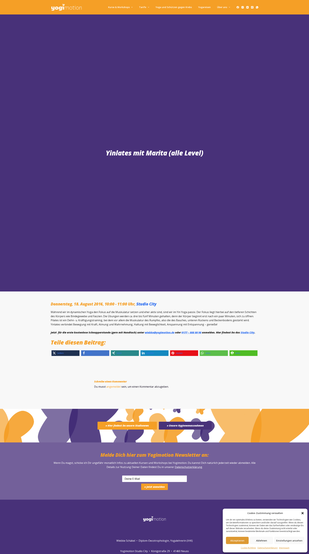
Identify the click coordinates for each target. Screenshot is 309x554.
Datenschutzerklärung (188, 467)
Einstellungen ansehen (289, 540)
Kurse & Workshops (119, 7)
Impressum (284, 547)
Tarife (142, 7)
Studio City (146, 304)
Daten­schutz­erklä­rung (267, 547)
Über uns (222, 7)
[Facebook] (238, 7)
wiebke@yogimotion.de (159, 332)
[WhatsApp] (257, 7)
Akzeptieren (237, 540)
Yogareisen (204, 7)
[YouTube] (247, 7)
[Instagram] (242, 7)
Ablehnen (261, 540)
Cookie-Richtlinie (248, 547)
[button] (302, 513)
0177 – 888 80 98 (191, 332)
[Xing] (252, 7)
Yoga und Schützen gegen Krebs (174, 7)
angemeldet (113, 386)
